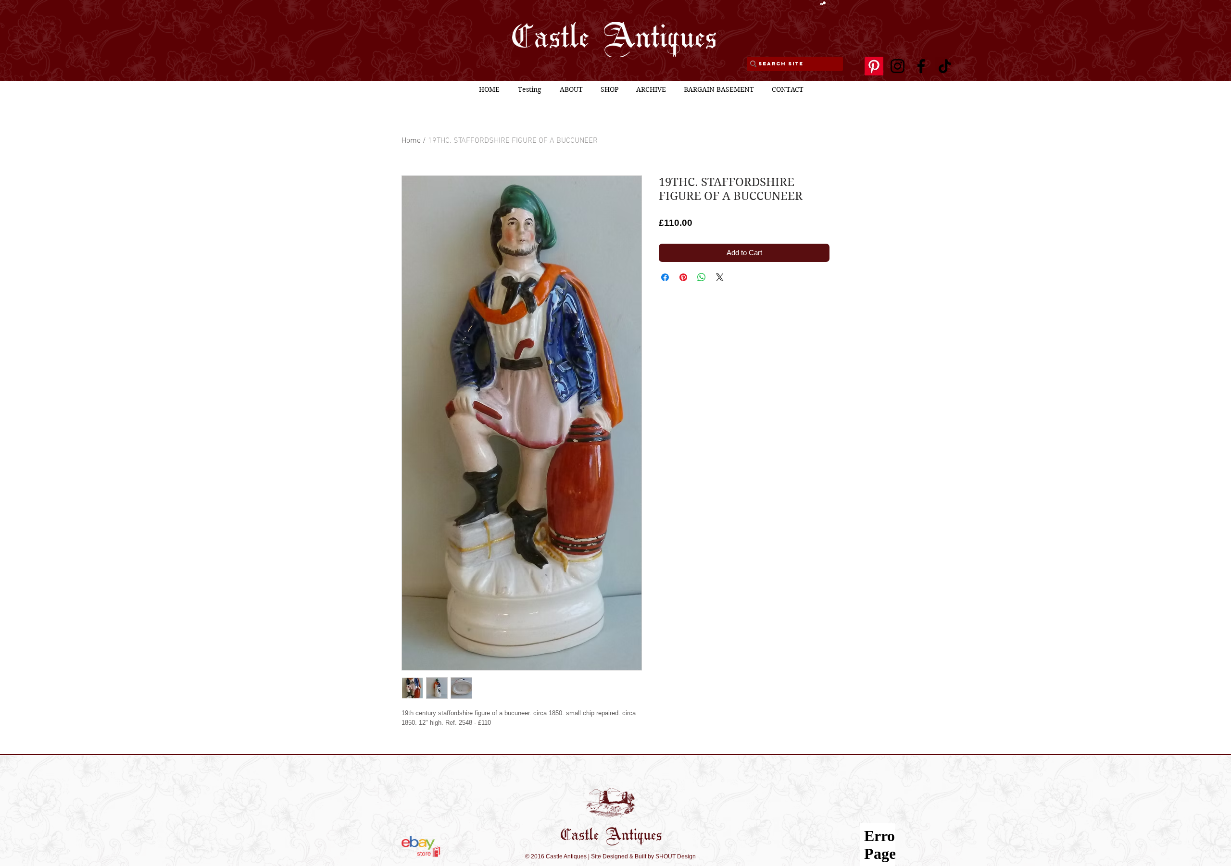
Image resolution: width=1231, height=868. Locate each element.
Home (411, 141)
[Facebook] (921, 66)
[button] (823, 3)
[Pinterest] (874, 66)
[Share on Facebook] (665, 277)
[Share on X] (720, 277)
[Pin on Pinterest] (683, 277)
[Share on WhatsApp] (701, 277)
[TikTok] (944, 66)
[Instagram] (897, 66)
